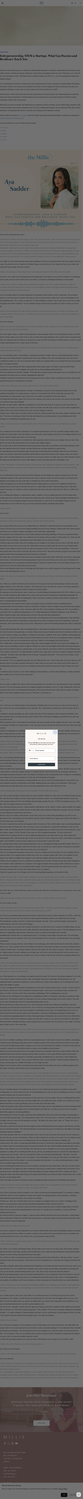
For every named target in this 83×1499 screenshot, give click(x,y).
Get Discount (41, 764)
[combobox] (31, 750)
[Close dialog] (55, 732)
